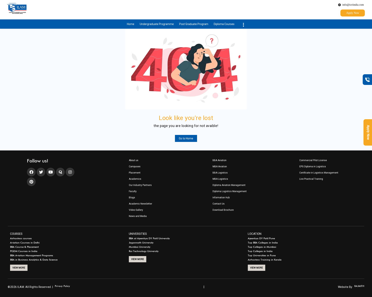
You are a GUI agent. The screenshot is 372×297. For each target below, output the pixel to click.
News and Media (138, 216)
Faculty (133, 191)
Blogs (132, 197)
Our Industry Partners (140, 185)
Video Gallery (136, 210)
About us (133, 160)
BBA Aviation (219, 160)
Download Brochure (223, 210)
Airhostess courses (21, 238)
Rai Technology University (143, 251)
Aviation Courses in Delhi (25, 242)
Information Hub (221, 197)
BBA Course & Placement (24, 247)
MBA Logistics (220, 179)
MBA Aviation (220, 166)
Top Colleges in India (260, 251)
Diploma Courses (224, 24)
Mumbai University (139, 247)
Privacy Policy (62, 286)
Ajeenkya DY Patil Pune (261, 238)
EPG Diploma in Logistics (312, 166)
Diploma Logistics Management (230, 191)
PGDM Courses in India (23, 251)
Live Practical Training (311, 179)
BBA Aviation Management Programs (31, 255)
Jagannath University (141, 242)
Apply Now (352, 12)
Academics (135, 179)
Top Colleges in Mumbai (262, 247)
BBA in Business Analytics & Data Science (34, 259)
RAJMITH (359, 286)
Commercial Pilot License (313, 160)
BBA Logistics (220, 173)
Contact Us (219, 204)
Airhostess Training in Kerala (265, 259)
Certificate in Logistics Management (318, 173)
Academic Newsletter (140, 204)
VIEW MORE (18, 267)
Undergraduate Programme (157, 24)
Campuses (134, 166)
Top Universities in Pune (262, 255)
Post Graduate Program (193, 24)
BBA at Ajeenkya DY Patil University (149, 238)
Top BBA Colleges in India (263, 242)
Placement (134, 173)
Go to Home (186, 138)
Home (130, 24)
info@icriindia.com (353, 4)
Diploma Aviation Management (229, 185)
